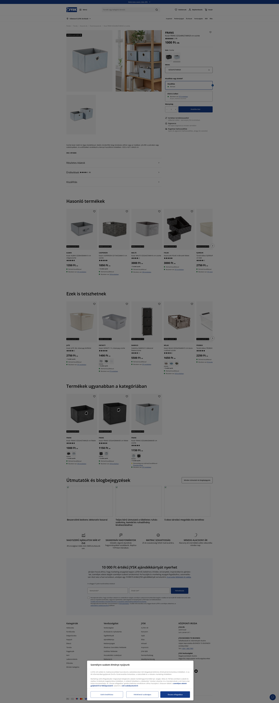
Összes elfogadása (175, 695)
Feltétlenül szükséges (142, 695)
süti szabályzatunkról (130, 686)
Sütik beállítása (106, 695)
